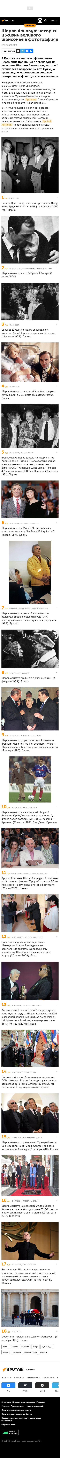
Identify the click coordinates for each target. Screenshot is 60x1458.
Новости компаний (34, 1406)
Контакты (40, 1402)
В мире (35, 1347)
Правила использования (23, 1402)
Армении (30, 99)
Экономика (33, 1377)
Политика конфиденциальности (16, 1410)
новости (6, 1377)
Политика (48, 1377)
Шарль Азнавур (30, 1352)
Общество (25, 1347)
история (43, 1352)
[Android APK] (10, 1433)
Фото (5, 1347)
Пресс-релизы (17, 1406)
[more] (57, 198)
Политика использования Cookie (16, 1414)
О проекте (6, 1402)
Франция (17, 1352)
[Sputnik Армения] (8, 21)
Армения (14, 1347)
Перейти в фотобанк (44, 268)
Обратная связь (8, 1424)
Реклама (5, 1406)
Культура (6, 1352)
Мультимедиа (47, 1347)
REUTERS (17, 1332)
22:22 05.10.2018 (9, 45)
